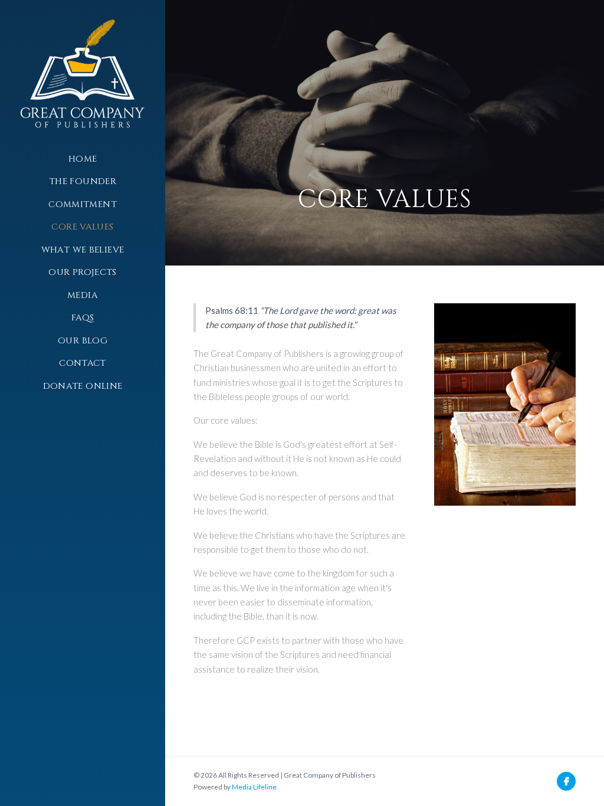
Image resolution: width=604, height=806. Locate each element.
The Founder (82, 181)
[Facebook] (566, 781)
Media (82, 295)
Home (82, 159)
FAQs (82, 318)
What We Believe (82, 250)
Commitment (82, 204)
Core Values (82, 227)
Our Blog (82, 341)
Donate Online (83, 386)
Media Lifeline (254, 786)
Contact (82, 363)
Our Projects (82, 272)
